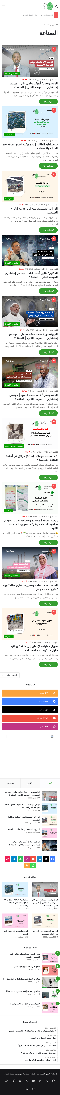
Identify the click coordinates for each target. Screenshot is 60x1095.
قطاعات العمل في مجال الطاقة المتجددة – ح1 (21, 979)
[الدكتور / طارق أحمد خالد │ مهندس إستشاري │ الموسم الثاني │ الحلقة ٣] (49, 845)
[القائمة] (3, 7)
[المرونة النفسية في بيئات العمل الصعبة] (49, 833)
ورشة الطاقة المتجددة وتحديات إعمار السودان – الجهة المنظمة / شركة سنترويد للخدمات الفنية (31, 524)
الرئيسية (52, 24)
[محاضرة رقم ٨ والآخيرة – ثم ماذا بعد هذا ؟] (50, 995)
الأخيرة (50, 783)
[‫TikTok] (7, 859)
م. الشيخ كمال (51, 79)
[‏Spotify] (20, 859)
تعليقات (10, 783)
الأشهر (30, 783)
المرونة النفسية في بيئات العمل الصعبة (24, 829)
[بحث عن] (56, 7)
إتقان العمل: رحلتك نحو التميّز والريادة (25, 1003)
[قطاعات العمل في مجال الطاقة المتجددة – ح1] (50, 982)
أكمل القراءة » (48, 101)
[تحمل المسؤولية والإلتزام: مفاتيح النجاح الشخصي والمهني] (50, 958)
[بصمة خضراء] (48, 6)
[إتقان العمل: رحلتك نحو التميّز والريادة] (50, 1007)
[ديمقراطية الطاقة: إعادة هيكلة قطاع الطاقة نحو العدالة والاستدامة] (49, 808)
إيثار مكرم (52, 452)
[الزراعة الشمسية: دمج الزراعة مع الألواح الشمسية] (49, 820)
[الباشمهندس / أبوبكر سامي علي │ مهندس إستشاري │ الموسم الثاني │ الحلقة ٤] (49, 796)
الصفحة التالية (12, 675)
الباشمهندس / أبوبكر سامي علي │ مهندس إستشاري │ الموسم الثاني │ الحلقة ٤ (45, 902)
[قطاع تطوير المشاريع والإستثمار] (50, 970)
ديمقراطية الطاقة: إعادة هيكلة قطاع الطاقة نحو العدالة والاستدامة (16, 902)
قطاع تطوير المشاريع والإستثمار (27, 966)
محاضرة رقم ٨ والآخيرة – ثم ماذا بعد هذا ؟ (23, 991)
